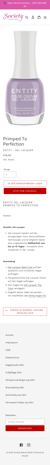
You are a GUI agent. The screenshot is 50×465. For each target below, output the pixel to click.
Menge (7, 169)
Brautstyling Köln (15, 387)
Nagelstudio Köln (15, 365)
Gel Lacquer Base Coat (20, 267)
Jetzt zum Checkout (25, 191)
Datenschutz (12, 357)
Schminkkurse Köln (16, 395)
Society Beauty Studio (23, 452)
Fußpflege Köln (14, 372)
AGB (8, 350)
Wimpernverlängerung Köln (20, 380)
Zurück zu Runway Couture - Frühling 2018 (27, 311)
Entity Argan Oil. (37, 295)
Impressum (12, 342)
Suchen (10, 335)
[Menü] (45, 17)
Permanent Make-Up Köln (19, 402)
